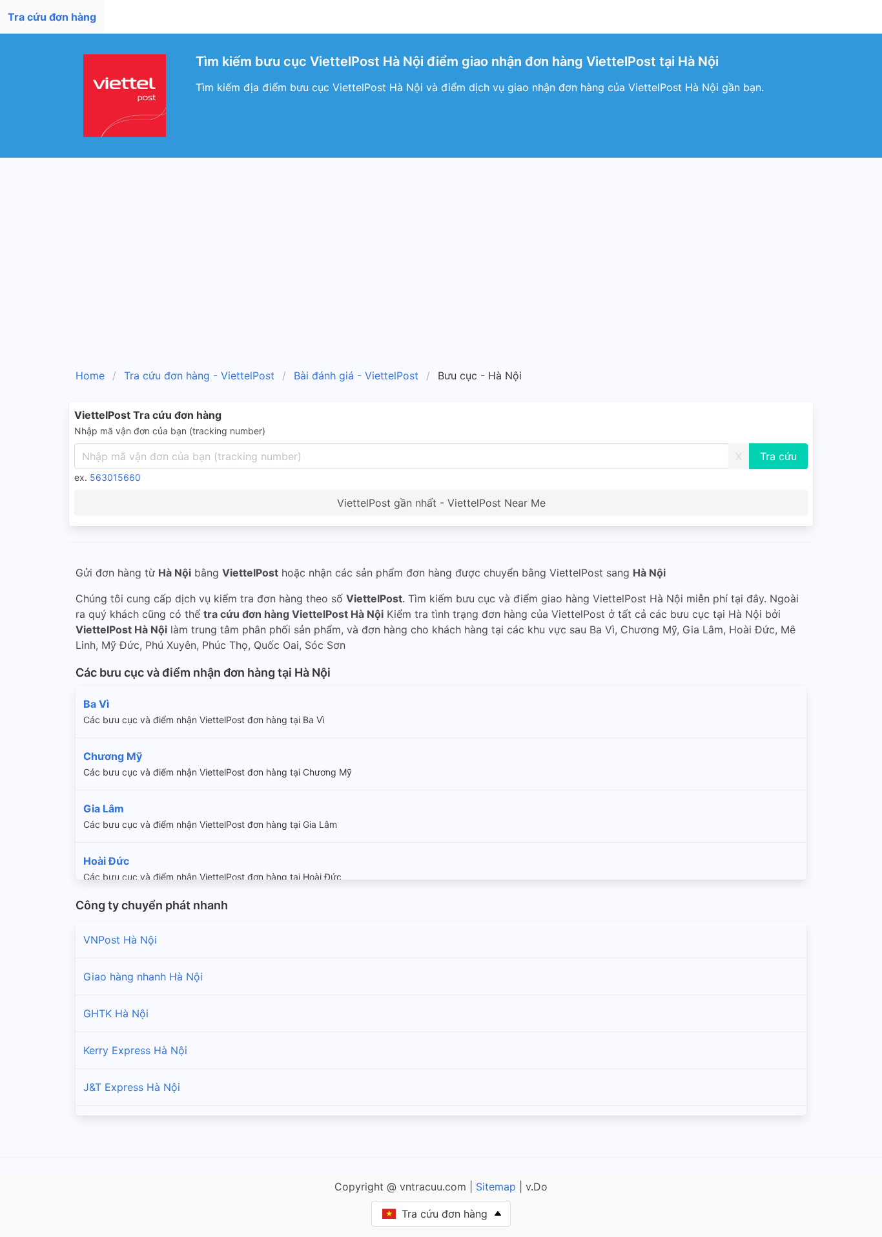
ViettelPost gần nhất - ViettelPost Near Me (441, 502)
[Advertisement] (441, 254)
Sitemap (496, 1186)
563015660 (115, 477)
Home (90, 375)
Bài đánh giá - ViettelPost (356, 375)
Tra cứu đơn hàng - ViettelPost (199, 375)
